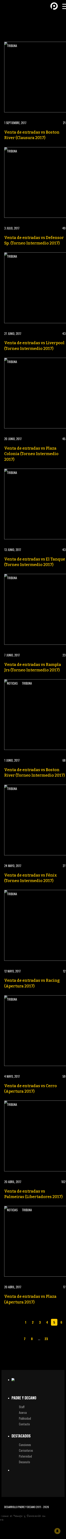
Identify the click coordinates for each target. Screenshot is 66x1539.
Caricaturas (26, 1450)
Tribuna (12, 46)
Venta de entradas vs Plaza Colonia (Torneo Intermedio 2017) (31, 454)
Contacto (24, 1424)
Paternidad (25, 1456)
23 (46, 1338)
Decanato (24, 1462)
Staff (22, 1406)
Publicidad (25, 1418)
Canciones (25, 1444)
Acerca (23, 1412)
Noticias (12, 683)
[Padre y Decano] (9, 6)
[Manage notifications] (57, 1531)
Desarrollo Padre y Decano (19, 1507)
